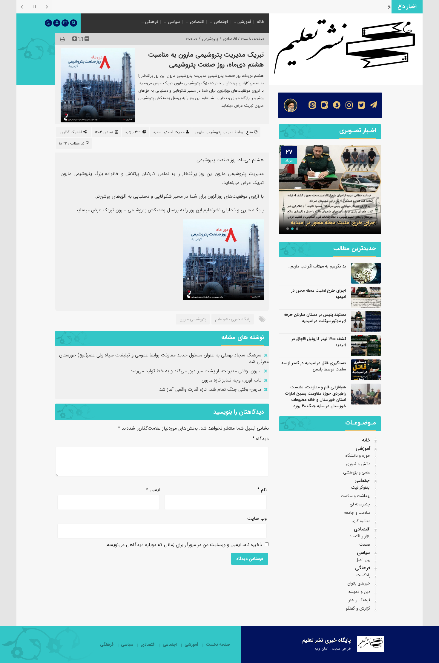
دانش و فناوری (358, 464)
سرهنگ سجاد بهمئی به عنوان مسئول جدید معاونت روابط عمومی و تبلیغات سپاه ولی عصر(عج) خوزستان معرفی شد (164, 358)
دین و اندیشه (359, 591)
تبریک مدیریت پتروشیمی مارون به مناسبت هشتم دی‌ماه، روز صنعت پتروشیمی (206, 60)
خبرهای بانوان (358, 583)
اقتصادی (197, 22)
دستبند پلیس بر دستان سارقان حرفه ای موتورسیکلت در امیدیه (315, 317)
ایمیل (153, 489)
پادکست (363, 575)
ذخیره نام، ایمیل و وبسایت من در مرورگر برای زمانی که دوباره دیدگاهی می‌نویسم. (183, 544)
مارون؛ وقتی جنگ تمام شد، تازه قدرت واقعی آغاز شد (210, 389)
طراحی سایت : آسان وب (333, 648)
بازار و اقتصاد (359, 536)
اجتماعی (221, 22)
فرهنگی (151, 22)
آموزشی (244, 22)
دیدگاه (260, 438)
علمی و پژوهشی (356, 472)
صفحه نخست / (250, 39)
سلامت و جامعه (357, 512)
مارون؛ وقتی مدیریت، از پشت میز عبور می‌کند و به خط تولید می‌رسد (195, 371)
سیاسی (174, 22)
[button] (297, 228)
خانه (260, 22)
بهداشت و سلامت (355, 496)
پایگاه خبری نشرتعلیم (232, 319)
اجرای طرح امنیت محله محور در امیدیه (333, 223)
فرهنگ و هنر (359, 600)
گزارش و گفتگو (358, 608)
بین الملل (362, 559)
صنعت (191, 39)
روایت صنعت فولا (375, 6)
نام (262, 489)
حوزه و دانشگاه (357, 455)
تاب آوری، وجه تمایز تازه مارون (231, 380)
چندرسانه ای (360, 504)
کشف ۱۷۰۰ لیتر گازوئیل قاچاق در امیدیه (318, 342)
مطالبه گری (360, 521)
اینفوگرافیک (360, 487)
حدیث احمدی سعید (169, 132)
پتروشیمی (210, 39)
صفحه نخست (218, 645)
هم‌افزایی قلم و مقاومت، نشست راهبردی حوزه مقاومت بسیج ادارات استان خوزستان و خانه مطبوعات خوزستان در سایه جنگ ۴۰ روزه (315, 396)
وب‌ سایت (257, 518)
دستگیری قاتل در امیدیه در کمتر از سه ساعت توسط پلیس (313, 366)
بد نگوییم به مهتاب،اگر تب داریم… (317, 266)
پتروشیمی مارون (192, 319)
